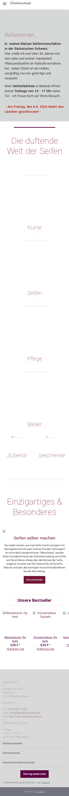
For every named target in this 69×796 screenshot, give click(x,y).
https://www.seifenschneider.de (25, 716)
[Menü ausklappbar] (4, 2)
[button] (51, 3)
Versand (46, 782)
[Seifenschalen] (17, 441)
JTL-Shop (40, 791)
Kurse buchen (34, 579)
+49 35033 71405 (17, 709)
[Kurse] (34, 196)
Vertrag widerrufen (34, 774)
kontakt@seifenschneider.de (25, 712)
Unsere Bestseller (34, 600)
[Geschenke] (51, 441)
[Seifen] (34, 261)
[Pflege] (34, 327)
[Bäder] (34, 392)
